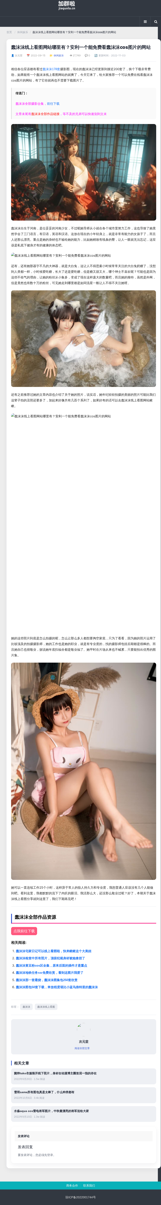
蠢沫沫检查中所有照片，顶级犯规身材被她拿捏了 (50, 958)
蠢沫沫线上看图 (46, 1006)
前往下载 (53, 103)
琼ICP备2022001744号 (80, 1197)
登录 (50, 1155)
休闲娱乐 (22, 32)
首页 (9, 32)
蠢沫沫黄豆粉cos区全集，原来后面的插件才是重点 (51, 965)
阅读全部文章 (82, 1048)
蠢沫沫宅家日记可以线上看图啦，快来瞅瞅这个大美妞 (53, 951)
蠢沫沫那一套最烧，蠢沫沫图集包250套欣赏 (47, 980)
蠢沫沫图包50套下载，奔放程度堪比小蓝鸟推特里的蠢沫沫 (57, 987)
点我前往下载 (24, 931)
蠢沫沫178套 (51, 69)
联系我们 (89, 1185)
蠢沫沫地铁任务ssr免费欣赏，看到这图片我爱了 (49, 972)
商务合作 (72, 1185)
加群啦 (80, 8)
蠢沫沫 (26, 1006)
